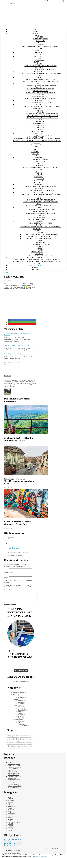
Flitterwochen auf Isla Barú (40, 124)
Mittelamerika (37, 131)
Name (6, 569)
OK (33, 856)
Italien (38, 77)
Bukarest (40, 95)
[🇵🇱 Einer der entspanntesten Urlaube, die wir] (14, 666)
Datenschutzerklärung (14, 850)
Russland (38, 100)
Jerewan (40, 54)
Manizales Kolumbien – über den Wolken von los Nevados (18, 439)
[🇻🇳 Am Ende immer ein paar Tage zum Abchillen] (14, 662)
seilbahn (22, 746)
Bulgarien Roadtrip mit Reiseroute (40, 70)
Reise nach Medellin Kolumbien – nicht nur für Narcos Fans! (18, 523)
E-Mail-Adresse (9, 572)
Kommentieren (8, 590)
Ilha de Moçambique (40, 39)
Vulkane (19, 748)
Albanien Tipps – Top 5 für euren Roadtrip (41, 66)
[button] (9, 320)
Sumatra (40, 58)
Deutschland (39, 72)
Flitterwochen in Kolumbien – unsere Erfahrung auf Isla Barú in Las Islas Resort (14, 785)
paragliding (21, 744)
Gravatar (11, 580)
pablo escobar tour (15, 744)
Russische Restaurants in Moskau (40, 102)
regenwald (29, 744)
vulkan (16, 748)
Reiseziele (35, 33)
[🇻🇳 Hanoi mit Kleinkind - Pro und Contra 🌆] (14, 663)
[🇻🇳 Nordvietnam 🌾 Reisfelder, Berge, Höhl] (27, 662)
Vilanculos (40, 45)
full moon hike (28, 735)
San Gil (40, 129)
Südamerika (37, 108)
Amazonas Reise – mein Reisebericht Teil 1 (42, 116)
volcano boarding (11, 748)
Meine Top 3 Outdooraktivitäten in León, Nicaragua (18, 345)
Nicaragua (39, 133)
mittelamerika (14, 742)
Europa (37, 62)
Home (35, 29)
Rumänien (39, 87)
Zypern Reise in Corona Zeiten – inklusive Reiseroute (40, 106)
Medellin (40, 127)
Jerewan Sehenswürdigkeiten (25, 737)
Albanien (38, 64)
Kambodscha (39, 60)
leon (26, 739)
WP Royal (17, 853)
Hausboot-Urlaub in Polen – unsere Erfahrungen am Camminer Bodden (37, 142)
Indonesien (38, 56)
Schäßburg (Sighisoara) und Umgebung (40, 99)
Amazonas (40, 112)
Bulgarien (39, 68)
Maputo (40, 43)
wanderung (28, 748)
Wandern (23, 748)
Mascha (9, 362)
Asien (37, 50)
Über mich (35, 31)
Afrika (37, 35)
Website (6, 577)
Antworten (25, 552)
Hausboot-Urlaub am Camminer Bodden (40, 85)
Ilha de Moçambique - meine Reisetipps (15, 354)
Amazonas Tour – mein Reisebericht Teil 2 (42, 118)
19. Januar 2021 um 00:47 (15, 552)
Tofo (40, 48)
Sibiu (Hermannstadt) (40, 97)
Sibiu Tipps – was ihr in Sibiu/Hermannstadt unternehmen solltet (19, 481)
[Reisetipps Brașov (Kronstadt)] (7, 394)
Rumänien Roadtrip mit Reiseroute (40, 89)
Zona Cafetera (15, 749)
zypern (19, 749)
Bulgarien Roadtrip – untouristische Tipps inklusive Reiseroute (13, 773)
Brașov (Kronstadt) (40, 91)
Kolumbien (39, 110)
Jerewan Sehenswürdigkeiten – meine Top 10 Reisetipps (14, 764)
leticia (28, 739)
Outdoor (9, 744)
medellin (9, 742)
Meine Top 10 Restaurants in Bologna (40, 79)
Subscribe (11, 3)
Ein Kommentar (15, 362)
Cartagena (40, 122)
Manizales (40, 125)
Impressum (11, 849)
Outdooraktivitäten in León (40, 135)
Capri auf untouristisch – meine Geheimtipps (40, 81)
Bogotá (40, 120)
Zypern (38, 104)
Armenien (38, 52)
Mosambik (39, 37)
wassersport (9, 749)
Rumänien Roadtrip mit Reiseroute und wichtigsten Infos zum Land (14, 779)
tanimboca (27, 746)
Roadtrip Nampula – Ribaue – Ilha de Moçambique (40, 47)
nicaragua (29, 742)
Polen (38, 83)
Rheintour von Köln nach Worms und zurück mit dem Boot (40, 74)
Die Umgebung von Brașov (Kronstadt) (40, 93)
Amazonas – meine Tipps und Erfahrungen (42, 114)
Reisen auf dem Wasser (35, 137)
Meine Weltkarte (35, 145)
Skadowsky (13, 548)
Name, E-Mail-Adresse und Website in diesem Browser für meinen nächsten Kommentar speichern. (18, 586)
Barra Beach (40, 41)
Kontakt (35, 147)
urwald (31, 746)
